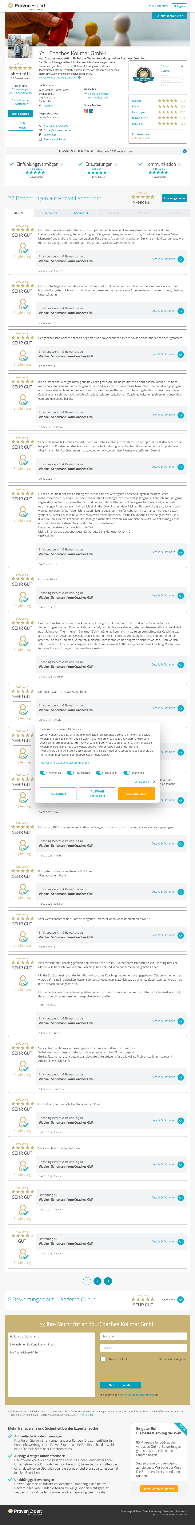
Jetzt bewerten (20, 113)
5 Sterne (165, 66)
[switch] (70, 773)
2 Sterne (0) (144, 213)
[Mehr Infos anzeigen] (143, 74)
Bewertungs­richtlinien (131, 1511)
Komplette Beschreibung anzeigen (58, 77)
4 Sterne (165, 70)
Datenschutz (168, 1511)
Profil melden (86, 1414)
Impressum (47, 762)
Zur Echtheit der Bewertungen (20, 101)
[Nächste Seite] (108, 1281)
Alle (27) (19, 213)
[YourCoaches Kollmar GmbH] (20, 46)
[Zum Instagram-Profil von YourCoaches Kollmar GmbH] (86, 113)
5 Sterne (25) (49, 213)
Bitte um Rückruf (117, 1359)
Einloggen (179, 6)
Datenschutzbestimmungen (72, 762)
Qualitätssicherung (152, 1511)
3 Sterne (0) (112, 213)
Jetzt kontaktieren (171, 16)
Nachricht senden (120, 1385)
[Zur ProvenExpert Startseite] (26, 7)
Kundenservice (140, 134)
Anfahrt (48, 106)
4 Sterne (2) (81, 213)
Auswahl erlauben (97, 793)
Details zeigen (142, 781)
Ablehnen (58, 793)
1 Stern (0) (175, 213)
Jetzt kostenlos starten (159, 1489)
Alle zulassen (137, 793)
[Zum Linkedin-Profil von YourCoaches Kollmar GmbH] (92, 113)
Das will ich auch (157, 6)
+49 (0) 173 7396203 (56, 125)
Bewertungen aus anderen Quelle (20, 90)
